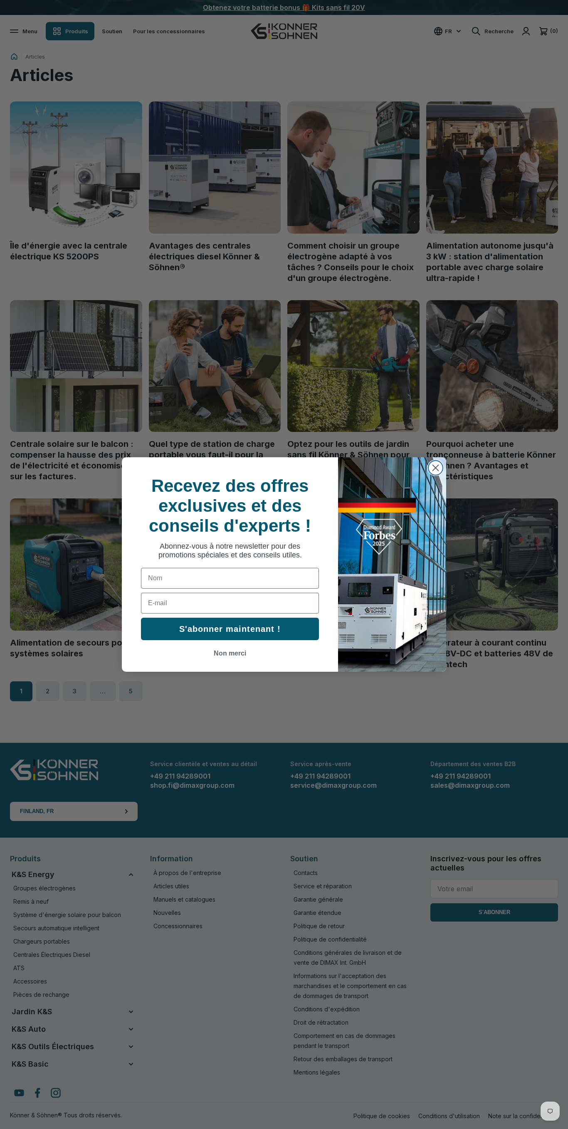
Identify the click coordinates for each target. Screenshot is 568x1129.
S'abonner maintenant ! (230, 629)
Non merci (230, 653)
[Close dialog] (435, 468)
